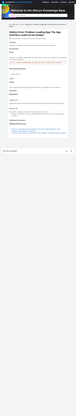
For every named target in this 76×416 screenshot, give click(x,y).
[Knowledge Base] (18, 2)
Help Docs (72, 2)
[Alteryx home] (3, 2)
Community (54, 2)
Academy (63, 2)
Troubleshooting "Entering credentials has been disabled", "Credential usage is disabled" (39, 133)
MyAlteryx (46, 2)
